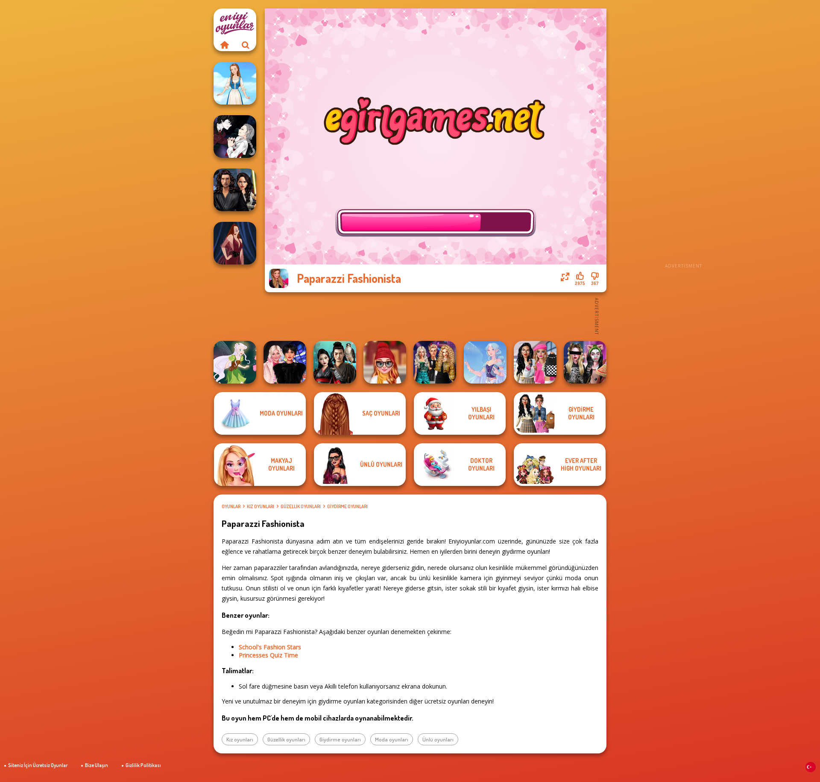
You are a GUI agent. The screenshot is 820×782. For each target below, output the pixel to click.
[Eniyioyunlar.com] (224, 44)
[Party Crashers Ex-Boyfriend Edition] (434, 362)
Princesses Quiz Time (268, 655)
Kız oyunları (260, 506)
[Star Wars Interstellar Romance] (235, 190)
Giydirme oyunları (347, 506)
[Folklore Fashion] (235, 83)
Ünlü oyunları (438, 739)
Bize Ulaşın (96, 765)
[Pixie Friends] (235, 362)
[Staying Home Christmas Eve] (384, 362)
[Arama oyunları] (245, 44)
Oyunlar (231, 506)
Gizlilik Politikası (143, 765)
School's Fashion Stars (270, 647)
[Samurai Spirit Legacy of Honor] (334, 362)
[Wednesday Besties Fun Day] (285, 362)
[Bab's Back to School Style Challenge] (535, 362)
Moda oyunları (391, 739)
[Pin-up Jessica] (235, 243)
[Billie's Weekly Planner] (585, 362)
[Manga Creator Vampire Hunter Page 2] (235, 136)
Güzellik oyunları (301, 506)
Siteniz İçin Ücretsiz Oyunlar (37, 765)
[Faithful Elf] (485, 362)
